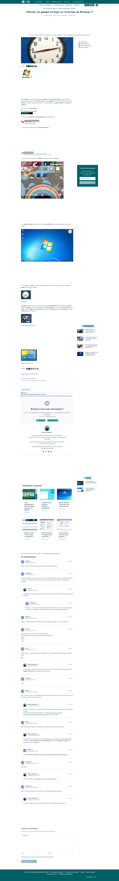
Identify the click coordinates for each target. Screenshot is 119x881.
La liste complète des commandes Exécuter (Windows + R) (90, 490)
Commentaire (25, 835)
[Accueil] (43, 8)
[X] (88, 5)
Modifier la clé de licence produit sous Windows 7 (29, 535)
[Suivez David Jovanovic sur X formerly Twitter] (46, 451)
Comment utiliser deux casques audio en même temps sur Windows (90, 331)
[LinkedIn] (31, 66)
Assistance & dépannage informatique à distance (36, 872)
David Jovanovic (49, 15)
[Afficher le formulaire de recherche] (97, 5)
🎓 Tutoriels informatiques (45, 5)
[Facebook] (85, 5)
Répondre (70, 561)
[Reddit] (32, 66)
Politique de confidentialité (65, 874)
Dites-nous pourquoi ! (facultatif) (28, 378)
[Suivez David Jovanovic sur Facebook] (43, 451)
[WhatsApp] (34, 66)
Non (26, 375)
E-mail (51, 853)
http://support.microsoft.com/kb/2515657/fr (45, 779)
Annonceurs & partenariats (72, 872)
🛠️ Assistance (76, 5)
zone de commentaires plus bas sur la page (62, 396)
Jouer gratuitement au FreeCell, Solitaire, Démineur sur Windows (29, 506)
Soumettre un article (52, 874)
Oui (23, 375)
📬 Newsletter (68, 5)
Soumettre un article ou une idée (52, 553)
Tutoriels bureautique (85, 45)
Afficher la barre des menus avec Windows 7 (63, 535)
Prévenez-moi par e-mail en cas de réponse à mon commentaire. (38, 857)
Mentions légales (90, 872)
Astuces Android (84, 47)
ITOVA (51, 448)
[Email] (36, 66)
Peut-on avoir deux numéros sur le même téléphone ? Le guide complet (91, 346)
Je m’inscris (87, 182)
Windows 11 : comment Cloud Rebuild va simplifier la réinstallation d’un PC (91, 354)
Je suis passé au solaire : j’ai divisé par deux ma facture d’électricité (91, 338)
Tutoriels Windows (84, 44)
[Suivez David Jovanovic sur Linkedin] (51, 451)
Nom (23, 853)
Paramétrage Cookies (91, 877)
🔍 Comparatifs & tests (58, 5)
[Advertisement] (59, 25)
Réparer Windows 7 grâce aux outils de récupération (64, 504)
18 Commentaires (63, 15)
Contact (83, 872)
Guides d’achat (83, 42)
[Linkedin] (93, 5)
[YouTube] (91, 5)
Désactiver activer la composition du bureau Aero (47, 535)
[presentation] (29, 494)
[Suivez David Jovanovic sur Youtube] (48, 451)
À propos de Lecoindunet (57, 872)
